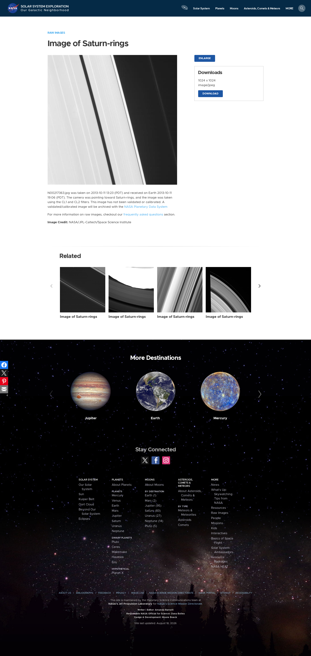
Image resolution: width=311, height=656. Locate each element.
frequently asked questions (143, 214)
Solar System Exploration (45, 5)
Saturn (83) (153, 510)
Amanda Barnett (164, 610)
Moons (149, 479)
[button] (289, 8)
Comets (183, 525)
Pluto (115, 542)
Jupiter (91, 418)
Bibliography (84, 593)
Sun (81, 494)
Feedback (104, 593)
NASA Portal (207, 593)
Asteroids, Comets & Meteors (185, 482)
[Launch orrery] (184, 9)
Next (259, 285)
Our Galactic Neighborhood (45, 11)
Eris (114, 562)
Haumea (117, 557)
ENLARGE (205, 58)
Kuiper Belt (86, 499)
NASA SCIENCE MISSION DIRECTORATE (171, 593)
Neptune (118, 531)
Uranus (117, 526)
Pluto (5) (151, 526)
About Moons (154, 484)
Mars (115, 510)
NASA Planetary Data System (145, 206)
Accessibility (243, 593)
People (216, 518)
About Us (65, 593)
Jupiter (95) (153, 505)
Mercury (220, 418)
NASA (14, 8)
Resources (218, 507)
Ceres (116, 547)
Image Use (137, 593)
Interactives (219, 533)
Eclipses (84, 518)
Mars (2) (150, 500)
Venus (116, 500)
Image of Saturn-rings (78, 317)
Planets (117, 479)
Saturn (116, 521)
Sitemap (225, 593)
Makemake (119, 552)
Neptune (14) (154, 521)
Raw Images (56, 33)
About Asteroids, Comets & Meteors (190, 495)
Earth (155, 418)
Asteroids (184, 520)
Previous (51, 285)
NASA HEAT (219, 566)
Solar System (88, 479)
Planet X (117, 573)
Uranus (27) (153, 515)
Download (210, 93)
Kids (214, 528)
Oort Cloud (86, 504)
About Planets (122, 484)
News (215, 484)
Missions (217, 523)
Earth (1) (150, 495)
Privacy (121, 593)
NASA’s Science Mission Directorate (179, 604)
